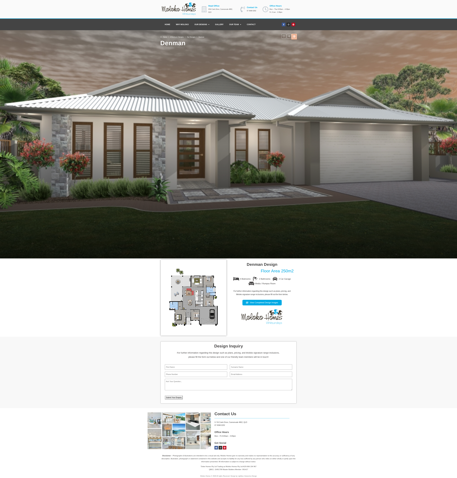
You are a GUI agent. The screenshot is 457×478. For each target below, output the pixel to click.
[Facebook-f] (283, 24)
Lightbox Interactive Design (247, 476)
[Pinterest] (293, 24)
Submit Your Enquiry (174, 397)
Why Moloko (182, 24)
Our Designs (200, 24)
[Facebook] (216, 447)
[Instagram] (288, 24)
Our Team (234, 24)
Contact (251, 24)
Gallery (219, 24)
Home (167, 24)
